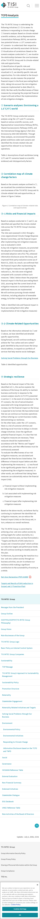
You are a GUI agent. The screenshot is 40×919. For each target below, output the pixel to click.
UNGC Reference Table (11, 807)
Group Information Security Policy (13, 853)
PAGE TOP (37, 826)
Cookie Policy (15, 905)
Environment (7, 723)
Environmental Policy (11, 729)
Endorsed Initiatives (10, 789)
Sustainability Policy (10, 682)
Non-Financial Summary (11, 782)
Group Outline (7, 613)
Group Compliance (8, 871)
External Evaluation (9, 776)
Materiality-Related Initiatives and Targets (19, 707)
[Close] (37, 884)
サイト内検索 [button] (28, 5)
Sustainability (6, 660)
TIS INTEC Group (8, 599)
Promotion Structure (10, 688)
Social (4, 757)
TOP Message (7, 667)
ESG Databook (8, 801)
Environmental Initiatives (13, 735)
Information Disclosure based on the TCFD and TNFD (20, 749)
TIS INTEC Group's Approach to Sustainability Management (20, 674)
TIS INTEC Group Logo (10, 641)
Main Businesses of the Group (12, 635)
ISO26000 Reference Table (12, 770)
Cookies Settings (20, 909)
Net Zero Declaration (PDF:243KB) (14, 577)
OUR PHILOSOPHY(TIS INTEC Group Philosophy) (15, 621)
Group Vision (6, 629)
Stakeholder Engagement (12, 701)
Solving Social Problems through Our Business (19, 358)
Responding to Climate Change (15, 742)
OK (20, 915)
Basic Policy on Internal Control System (17, 648)
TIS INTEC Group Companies (12, 654)
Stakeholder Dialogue (11, 795)
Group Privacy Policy (8, 859)
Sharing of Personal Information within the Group (19, 865)
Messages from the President (12, 607)
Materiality (6, 695)
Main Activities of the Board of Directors (18, 814)
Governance (6, 763)
